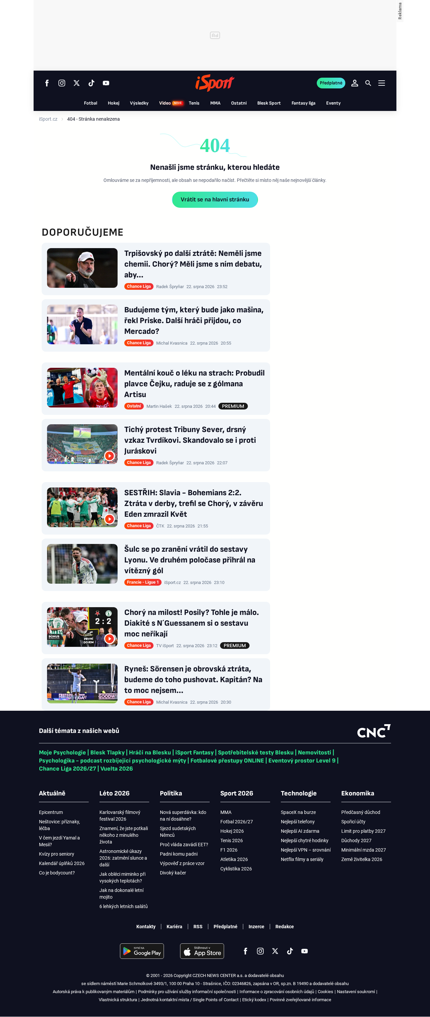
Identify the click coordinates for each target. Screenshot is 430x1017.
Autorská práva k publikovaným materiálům (93, 991)
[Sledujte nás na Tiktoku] (91, 83)
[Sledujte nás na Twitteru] (76, 83)
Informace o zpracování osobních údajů (277, 991)
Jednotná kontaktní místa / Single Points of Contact (190, 999)
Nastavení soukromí (356, 991)
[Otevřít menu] (381, 83)
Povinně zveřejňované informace (300, 999)
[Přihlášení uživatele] (354, 83)
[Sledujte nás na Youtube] (106, 83)
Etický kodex (254, 999)
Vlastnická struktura (118, 999)
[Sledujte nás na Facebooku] (47, 83)
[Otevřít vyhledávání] (368, 83)
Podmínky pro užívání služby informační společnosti (187, 991)
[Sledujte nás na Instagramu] (61, 83)
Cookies (325, 991)
